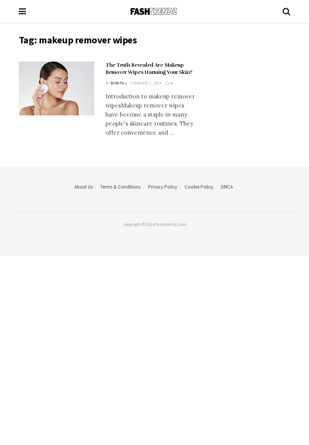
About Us (83, 187)
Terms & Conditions (120, 187)
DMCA (227, 187)
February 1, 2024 (145, 83)
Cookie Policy (199, 187)
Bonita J (119, 83)
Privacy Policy (162, 187)
